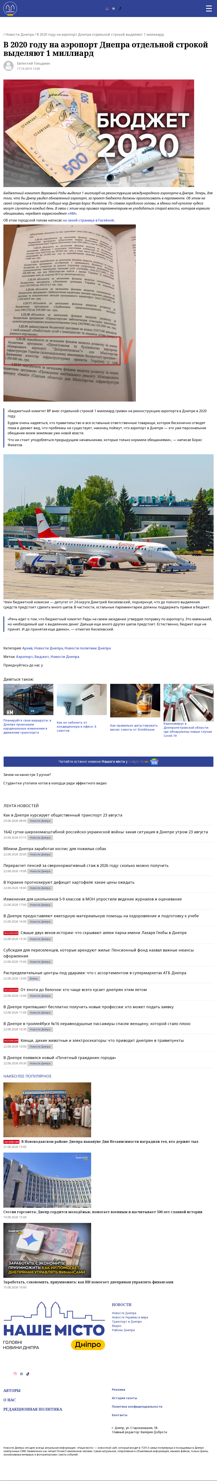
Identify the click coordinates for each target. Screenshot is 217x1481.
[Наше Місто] (10, 8)
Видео (116, 1326)
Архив (27, 648)
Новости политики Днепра (88, 648)
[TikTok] (119, 8)
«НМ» (72, 213)
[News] (113, 8)
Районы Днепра (123, 1330)
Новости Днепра (20, 34)
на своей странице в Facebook (88, 220)
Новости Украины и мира (130, 1317)
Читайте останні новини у (103, 761)
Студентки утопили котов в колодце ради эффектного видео (55, 783)
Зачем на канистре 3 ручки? (27, 774)
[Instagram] (107, 8)
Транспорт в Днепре (127, 1321)
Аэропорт (24, 656)
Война (34, 978)
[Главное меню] (209, 8)
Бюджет (42, 656)
